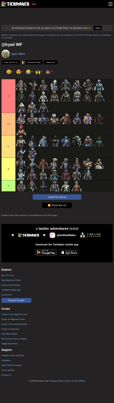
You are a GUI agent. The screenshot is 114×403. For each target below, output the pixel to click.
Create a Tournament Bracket (14, 324)
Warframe (5, 35)
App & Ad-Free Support (11, 365)
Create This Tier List (11, 62)
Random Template (16, 300)
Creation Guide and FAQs (12, 355)
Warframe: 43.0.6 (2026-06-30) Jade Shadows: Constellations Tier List (36, 35)
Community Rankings (10, 285)
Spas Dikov (18, 53)
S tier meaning (7, 370)
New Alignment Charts (11, 280)
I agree (98, 28)
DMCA (82, 381)
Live (34, 4)
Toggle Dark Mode (9, 343)
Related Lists (50, 62)
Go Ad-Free (6, 295)
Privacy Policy (57, 381)
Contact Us (6, 375)
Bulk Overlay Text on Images (14, 339)
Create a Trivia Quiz (10, 329)
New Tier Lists (7, 275)
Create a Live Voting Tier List (14, 314)
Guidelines (6, 360)
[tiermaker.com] (15, 4)
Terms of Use (71, 381)
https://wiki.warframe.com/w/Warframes (26, 215)
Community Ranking (33, 62)
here (89, 28)
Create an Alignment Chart (13, 319)
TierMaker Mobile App (11, 290)
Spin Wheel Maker (9, 334)
